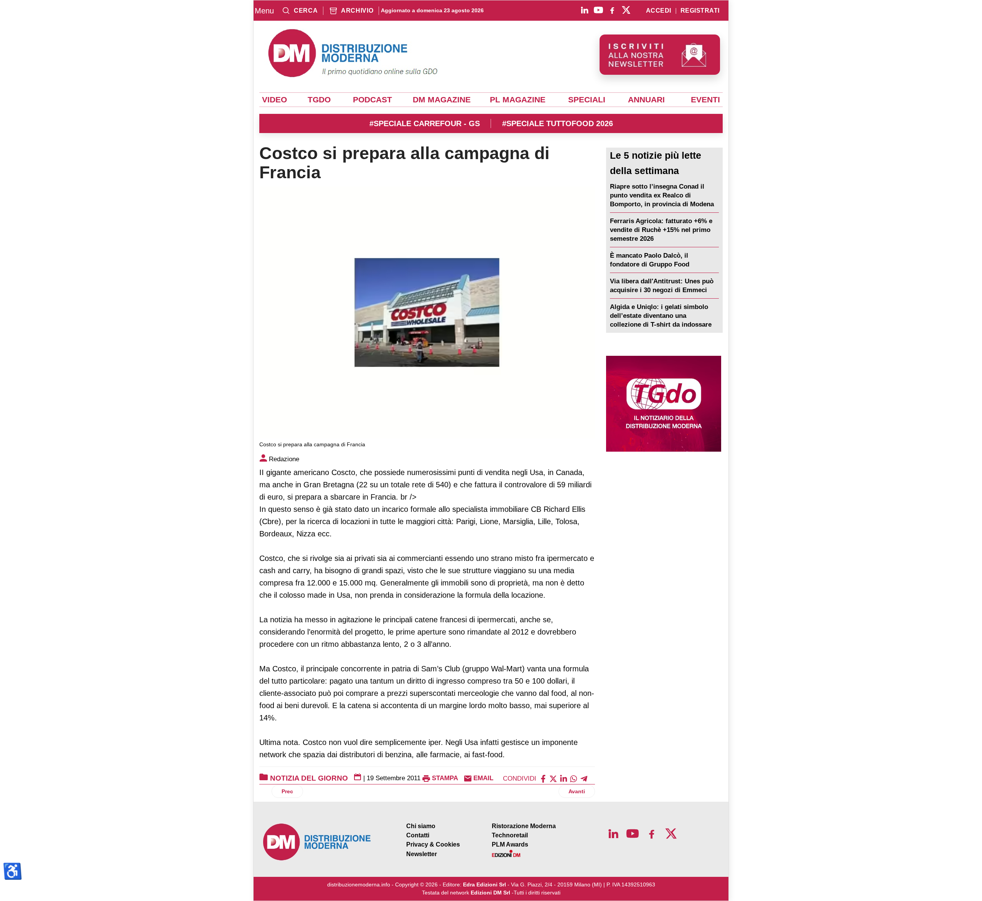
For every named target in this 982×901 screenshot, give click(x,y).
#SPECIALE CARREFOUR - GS (424, 123)
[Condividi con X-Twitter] (553, 778)
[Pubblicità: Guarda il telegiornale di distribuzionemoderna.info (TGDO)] (663, 404)
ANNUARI (646, 99)
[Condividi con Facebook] (543, 778)
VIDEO (274, 99)
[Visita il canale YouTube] (598, 10)
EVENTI (705, 99)
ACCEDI (658, 11)
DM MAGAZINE (442, 99)
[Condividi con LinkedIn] (563, 778)
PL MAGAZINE (517, 99)
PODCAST (372, 99)
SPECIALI (586, 99)
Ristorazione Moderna (524, 826)
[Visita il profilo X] (626, 10)
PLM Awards (510, 844)
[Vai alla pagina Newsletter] (660, 55)
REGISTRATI (700, 11)
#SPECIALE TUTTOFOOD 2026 (557, 123)
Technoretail (510, 835)
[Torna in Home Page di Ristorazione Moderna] (317, 842)
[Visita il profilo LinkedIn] (584, 10)
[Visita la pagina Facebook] (612, 10)
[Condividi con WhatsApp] (573, 778)
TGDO (319, 99)
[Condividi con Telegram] (584, 778)
